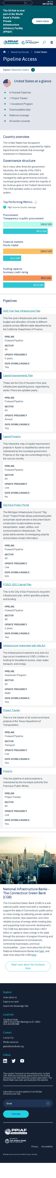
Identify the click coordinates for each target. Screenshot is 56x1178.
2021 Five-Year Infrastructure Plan (21, 310)
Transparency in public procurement (23, 218)
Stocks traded (10, 245)
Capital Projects (12, 436)
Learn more (42, 21)
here (41, 951)
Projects (7, 771)
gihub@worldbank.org (13, 1046)
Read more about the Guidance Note (28, 966)
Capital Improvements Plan (18, 375)
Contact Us (8, 1038)
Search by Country (20, 51)
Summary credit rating (15, 272)
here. (34, 955)
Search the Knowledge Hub (15, 1006)
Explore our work (11, 1001)
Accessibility (47, 1146)
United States (40, 51)
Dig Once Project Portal (16, 505)
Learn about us (10, 997)
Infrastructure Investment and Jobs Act (24, 645)
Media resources (11, 1042)
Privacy (34, 1146)
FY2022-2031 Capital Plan (17, 584)
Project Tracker (11, 710)
